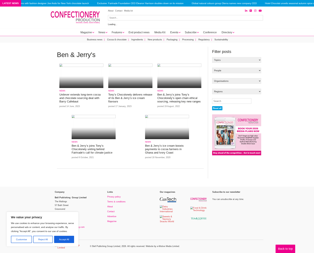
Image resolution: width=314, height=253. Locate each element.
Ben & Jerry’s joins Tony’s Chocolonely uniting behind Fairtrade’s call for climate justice (92, 149)
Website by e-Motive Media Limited (162, 246)
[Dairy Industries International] (168, 212)
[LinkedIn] (246, 10)
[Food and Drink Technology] (198, 210)
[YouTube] (260, 10)
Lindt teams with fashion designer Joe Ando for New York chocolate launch (50, 3)
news (62, 91)
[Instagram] (255, 10)
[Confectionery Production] (198, 201)
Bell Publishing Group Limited (106, 246)
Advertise (111, 216)
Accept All (64, 239)
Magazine (111, 221)
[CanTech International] (168, 202)
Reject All (43, 239)
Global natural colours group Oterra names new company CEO (224, 3)
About (110, 11)
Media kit (128, 11)
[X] (251, 10)
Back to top (285, 248)
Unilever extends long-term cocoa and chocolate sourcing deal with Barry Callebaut (80, 98)
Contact (118, 11)
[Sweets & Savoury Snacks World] (168, 222)
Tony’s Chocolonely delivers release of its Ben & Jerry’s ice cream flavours (130, 98)
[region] (42, 229)
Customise (21, 239)
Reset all (217, 108)
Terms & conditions (116, 201)
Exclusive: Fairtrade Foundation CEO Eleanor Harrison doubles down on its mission (140, 3)
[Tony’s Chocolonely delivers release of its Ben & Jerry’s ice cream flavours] (130, 66)
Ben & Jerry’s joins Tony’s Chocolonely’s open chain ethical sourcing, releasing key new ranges (179, 98)
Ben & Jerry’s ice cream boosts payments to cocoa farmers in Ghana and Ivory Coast (164, 149)
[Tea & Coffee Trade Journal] (198, 220)
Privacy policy (114, 196)
